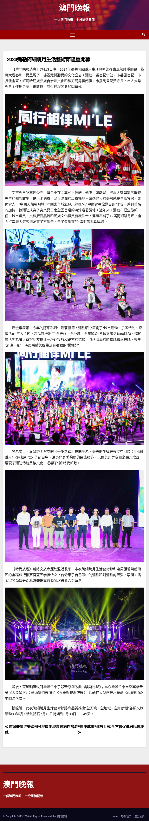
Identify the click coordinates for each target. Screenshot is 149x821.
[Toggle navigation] (72, 34)
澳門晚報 (74, 7)
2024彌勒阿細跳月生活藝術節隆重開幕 (48, 59)
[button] (143, 34)
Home (115, 816)
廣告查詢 (139, 816)
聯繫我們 (126, 816)
